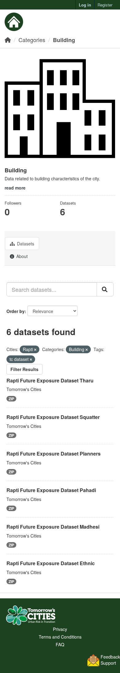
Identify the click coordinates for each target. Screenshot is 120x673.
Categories (31, 40)
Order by (15, 311)
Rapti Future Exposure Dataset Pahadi (51, 490)
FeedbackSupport (110, 660)
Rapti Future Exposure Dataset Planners (53, 453)
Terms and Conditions (60, 637)
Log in (85, 5)
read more (15, 188)
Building (64, 40)
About (21, 256)
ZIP (11, 398)
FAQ (60, 644)
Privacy (60, 629)
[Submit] (105, 289)
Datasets (25, 244)
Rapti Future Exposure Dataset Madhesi (52, 526)
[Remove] (35, 349)
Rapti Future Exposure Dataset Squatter (53, 417)
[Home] (8, 40)
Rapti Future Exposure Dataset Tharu (50, 380)
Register (105, 5)
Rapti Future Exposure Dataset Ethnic (50, 563)
